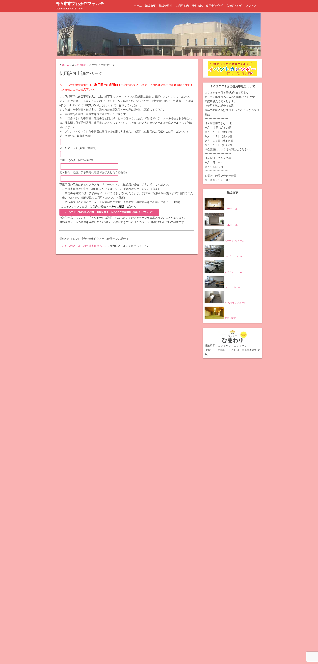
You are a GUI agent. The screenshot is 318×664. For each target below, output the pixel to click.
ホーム (138, 5)
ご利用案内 (182, 5)
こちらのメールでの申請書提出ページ (83, 245)
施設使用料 (165, 5)
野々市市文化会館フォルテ (80, 3)
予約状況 (197, 5)
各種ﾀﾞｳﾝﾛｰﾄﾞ (234, 5)
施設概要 (150, 5)
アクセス (251, 5)
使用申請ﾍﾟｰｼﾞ (214, 5)
